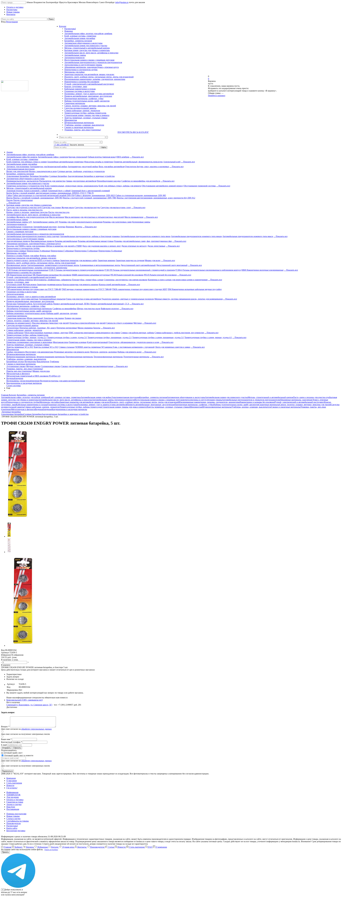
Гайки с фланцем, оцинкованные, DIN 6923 (95, 195)
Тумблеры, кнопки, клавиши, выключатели (84, 125)
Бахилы (96, 328)
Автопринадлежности (74, 57)
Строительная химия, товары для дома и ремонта (86, 115)
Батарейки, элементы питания (78, 41)
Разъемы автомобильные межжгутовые (96, 241)
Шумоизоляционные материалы (79, 122)
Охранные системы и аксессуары (79, 91)
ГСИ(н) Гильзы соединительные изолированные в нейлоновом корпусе (208, 270)
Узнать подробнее (51, 850)
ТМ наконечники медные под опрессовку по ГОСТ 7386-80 (33, 289)
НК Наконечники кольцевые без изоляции (52, 275)
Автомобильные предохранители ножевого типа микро (196, 236)
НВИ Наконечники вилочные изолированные (262, 270)
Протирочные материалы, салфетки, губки (83, 98)
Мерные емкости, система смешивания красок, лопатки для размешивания (188, 299)
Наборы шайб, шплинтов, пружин (61, 313)
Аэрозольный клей (171, 162)
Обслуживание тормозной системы (199, 186)
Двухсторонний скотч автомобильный (138, 265)
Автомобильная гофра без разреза (21, 157)
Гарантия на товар (14, 802)
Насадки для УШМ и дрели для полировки (26, 246)
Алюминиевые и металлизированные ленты (100, 265)
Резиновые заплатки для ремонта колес (72, 352)
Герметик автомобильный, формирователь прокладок (138, 162)
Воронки (70, 227)
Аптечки (61, 227)
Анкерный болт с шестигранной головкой (90, 190)
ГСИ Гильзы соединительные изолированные (27, 270)
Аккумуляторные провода (18, 241)
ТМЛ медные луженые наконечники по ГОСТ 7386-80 (87, 289)
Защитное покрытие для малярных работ (78, 260)
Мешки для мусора (41, 371)
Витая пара (11, 304)
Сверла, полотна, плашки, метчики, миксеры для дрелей (90, 106)
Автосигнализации (15, 294)
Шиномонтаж (70, 120)
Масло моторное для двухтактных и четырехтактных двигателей (94, 217)
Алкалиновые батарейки (17, 176)
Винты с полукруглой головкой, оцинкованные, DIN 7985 (89, 198)
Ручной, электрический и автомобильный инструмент (89, 84)
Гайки (9, 195)
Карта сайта (11, 828)
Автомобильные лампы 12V (19, 222)
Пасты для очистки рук (58, 212)
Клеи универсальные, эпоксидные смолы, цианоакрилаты (71, 186)
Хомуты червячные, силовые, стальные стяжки (85, 118)
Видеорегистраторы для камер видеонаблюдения (62, 381)
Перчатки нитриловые (66, 328)
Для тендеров (12, 797)
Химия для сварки (73, 318)
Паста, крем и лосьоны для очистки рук (24, 210)
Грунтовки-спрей (14, 284)
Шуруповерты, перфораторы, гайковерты (52, 280)
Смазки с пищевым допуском (19, 231)
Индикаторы (30, 361)
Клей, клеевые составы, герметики (80, 36)
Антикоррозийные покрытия (52, 299)
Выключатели (43, 361)
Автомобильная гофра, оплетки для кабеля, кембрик (88, 33)
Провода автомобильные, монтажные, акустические (88, 96)
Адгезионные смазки (16, 366)
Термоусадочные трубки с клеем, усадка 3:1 (67, 337)
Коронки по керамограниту (19, 323)
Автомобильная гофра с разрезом (53, 157)
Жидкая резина (29, 284)
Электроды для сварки (53, 318)
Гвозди (9, 200)
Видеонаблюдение (14, 378)
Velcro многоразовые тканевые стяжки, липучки (46, 332)
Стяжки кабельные (15, 332)
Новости (10, 785)
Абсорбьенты (12, 308)
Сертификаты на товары (17, 821)
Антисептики (12, 328)
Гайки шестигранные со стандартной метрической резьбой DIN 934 (44, 195)
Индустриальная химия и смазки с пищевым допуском (89, 60)
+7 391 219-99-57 (61, 145)
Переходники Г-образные (62, 251)
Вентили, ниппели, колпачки (103, 352)
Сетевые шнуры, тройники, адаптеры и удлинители (81, 171)
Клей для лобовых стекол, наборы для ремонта (120, 186)
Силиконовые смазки (51, 366)
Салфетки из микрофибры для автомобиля (140, 181)
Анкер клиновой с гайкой (35, 190)
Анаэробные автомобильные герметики (65, 162)
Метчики (137, 323)
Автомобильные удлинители (19, 227)
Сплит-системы (13, 385)
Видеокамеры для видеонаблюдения (23, 381)
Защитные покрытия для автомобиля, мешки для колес (89, 74)
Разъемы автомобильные (66, 241)
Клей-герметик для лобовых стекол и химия (26, 162)
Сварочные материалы (74, 103)
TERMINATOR (13, 795)
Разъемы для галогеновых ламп (117, 222)
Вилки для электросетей (17, 171)
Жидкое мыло (67, 207)
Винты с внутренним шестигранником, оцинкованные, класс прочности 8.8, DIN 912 (156, 198)
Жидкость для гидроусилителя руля (32, 217)
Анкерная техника (14, 190)
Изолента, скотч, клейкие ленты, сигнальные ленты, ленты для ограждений (99, 77)
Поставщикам (12, 809)
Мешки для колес (153, 260)
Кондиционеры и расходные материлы (24, 383)
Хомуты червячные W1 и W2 (19, 347)
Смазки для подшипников (73, 366)
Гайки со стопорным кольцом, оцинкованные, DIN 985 (141, 195)
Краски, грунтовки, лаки (75, 86)
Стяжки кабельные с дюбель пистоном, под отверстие (179, 332)
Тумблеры (54, 361)
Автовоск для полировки (17, 166)
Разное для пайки (31, 255)
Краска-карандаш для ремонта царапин (80, 284)
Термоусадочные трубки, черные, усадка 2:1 (26, 337)
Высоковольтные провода (42, 241)
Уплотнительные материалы (136, 357)
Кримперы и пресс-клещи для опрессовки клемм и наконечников (178, 280)
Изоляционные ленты (16, 265)
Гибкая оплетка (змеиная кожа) (102, 157)
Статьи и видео (13, 818)
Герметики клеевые (78, 342)
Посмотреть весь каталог (133, 132)
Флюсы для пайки (48, 255)
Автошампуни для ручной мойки (83, 166)
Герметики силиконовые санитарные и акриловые (29, 342)
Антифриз (11, 217)
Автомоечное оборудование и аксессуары (83, 43)
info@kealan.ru (121, 2)
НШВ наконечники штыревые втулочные (91, 275)
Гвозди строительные (23, 200)
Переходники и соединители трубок (81, 69)
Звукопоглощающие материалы (50, 357)
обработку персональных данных (36, 729)
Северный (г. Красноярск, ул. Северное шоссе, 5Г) (29, 705)
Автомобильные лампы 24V (46, 222)
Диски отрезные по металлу (134, 246)
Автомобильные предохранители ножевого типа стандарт (33, 236)
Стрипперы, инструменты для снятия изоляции (125, 280)
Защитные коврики (106, 260)
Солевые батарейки (58, 176)
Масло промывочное (133, 217)
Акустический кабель (43, 304)
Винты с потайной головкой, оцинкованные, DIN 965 (38, 198)
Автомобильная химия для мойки (79, 38)
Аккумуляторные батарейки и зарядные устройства (91, 176)
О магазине (11, 780)
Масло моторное (56, 217)
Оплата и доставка (14, 799)
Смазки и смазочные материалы (79, 127)
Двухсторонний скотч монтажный (171, 265)
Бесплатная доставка (15, 830)
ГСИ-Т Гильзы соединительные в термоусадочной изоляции (76, 270)
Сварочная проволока (16, 318)
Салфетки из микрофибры (64, 308)
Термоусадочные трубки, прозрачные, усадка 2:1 (110, 337)
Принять (5, 852)
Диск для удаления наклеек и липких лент (101, 246)
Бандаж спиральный (78, 157)
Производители (13, 823)
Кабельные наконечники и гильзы (80, 89)
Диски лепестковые (156, 246)
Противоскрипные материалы (79, 357)
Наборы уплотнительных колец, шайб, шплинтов (87, 101)
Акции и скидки (14, 804)
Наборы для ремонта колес (129, 352)
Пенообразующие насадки (109, 181)
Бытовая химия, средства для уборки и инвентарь (87, 50)
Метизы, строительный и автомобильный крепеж (87, 48)
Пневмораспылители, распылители (22, 181)
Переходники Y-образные (38, 251)
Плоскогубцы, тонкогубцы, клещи (87, 280)
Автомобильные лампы (75, 55)
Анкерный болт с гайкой (59, 190)
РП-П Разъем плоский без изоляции (160, 275)
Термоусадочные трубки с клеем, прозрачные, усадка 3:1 (158, 337)
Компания (11, 778)
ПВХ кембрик (122, 157)
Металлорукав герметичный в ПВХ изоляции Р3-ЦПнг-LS (33, 376)
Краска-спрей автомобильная (112, 284)
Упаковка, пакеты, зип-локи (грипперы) (82, 130)
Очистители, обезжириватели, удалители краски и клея (133, 342)
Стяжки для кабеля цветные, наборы (137, 332)
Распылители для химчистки (52, 181)
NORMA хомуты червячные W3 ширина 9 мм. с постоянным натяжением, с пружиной (115, 347)
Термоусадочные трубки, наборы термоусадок (85, 113)
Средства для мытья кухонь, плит (115, 207)
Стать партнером (14, 783)
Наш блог (10, 807)
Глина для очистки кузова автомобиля (83, 299)
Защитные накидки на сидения (130, 260)
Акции (9, 152)
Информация (12, 792)
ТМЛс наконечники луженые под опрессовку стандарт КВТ (139, 289)
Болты (9, 193)
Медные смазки (33, 366)
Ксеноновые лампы (141, 222)
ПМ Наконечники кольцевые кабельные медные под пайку (195, 289)
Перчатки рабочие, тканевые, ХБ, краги (37, 328)
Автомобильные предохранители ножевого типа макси (247, 236)
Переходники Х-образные (110, 251)
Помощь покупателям (16, 814)
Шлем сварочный (35, 318)
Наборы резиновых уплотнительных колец (26, 313)
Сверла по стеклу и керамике (119, 323)
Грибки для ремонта (15, 352)
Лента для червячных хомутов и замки (172, 347)
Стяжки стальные (67, 347)
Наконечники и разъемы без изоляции (81, 81)
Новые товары (13, 816)
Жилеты (78, 227)
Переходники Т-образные (86, 251)
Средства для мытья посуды (87, 207)
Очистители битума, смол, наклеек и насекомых (147, 166)
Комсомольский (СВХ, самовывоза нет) (24, 700)
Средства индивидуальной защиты (80, 108)
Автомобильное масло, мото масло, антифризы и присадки (91, 53)
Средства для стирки (51, 207)
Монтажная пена (60, 342)
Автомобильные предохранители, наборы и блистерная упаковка (90, 236)
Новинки (68, 31)
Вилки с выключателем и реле (43, 171)
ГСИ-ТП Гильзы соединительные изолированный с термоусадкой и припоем (139, 270)
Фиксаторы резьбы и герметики (98, 162)
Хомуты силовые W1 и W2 (46, 347)
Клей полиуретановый (97, 342)
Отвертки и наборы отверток (19, 280)
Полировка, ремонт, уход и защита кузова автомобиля (89, 94)
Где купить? (11, 788)
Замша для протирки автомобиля (81, 181)
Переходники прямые (16, 251)
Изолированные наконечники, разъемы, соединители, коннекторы (94, 79)
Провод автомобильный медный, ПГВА (71, 304)
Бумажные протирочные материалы (35, 308)
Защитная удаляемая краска (49, 284)
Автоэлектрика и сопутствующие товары (83, 65)
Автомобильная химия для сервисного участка (85, 45)
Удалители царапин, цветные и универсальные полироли (127, 299)
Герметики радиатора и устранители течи (25, 186)
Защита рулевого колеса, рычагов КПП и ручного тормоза (33, 260)
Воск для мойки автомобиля (112, 166)
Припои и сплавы (14, 255)
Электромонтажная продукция (20, 169)
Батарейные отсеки (15, 361)
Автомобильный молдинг (45, 227)
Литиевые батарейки (39, 176)
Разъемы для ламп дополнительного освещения (80, 222)
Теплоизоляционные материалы (108, 357)
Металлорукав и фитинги (18, 373)
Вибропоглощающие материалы (21, 357)
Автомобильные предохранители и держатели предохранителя (93, 62)
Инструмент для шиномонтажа (39, 352)
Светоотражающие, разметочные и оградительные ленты (53, 265)
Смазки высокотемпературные (99, 366)
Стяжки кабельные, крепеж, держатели (82, 110)
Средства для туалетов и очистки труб (24, 207)
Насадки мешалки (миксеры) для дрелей (50, 323)
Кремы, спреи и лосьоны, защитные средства (27, 212)
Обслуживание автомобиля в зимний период (162, 186)
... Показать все (137, 157)
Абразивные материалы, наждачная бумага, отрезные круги (91, 67)
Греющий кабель (24, 304)
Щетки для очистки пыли (88, 308)
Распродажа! (70, 29)
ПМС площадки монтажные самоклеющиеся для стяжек (94, 332)
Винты (9, 198)
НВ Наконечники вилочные (19, 275)
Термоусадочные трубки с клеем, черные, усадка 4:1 (208, 337)
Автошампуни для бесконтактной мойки (48, 166)
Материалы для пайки (74, 72)
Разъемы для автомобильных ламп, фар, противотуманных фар (143, 241)
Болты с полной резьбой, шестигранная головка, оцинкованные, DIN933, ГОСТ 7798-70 (53, 193)
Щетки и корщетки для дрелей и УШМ (64, 246)
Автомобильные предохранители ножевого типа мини (145, 236)
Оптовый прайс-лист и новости (18, 755)
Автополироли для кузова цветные (22, 299)
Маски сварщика (85, 328)
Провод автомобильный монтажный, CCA (109, 304)
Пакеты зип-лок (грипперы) (19, 371)
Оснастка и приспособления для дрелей (87, 323)
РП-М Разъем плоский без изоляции (126, 275)
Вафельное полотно (110, 308)
